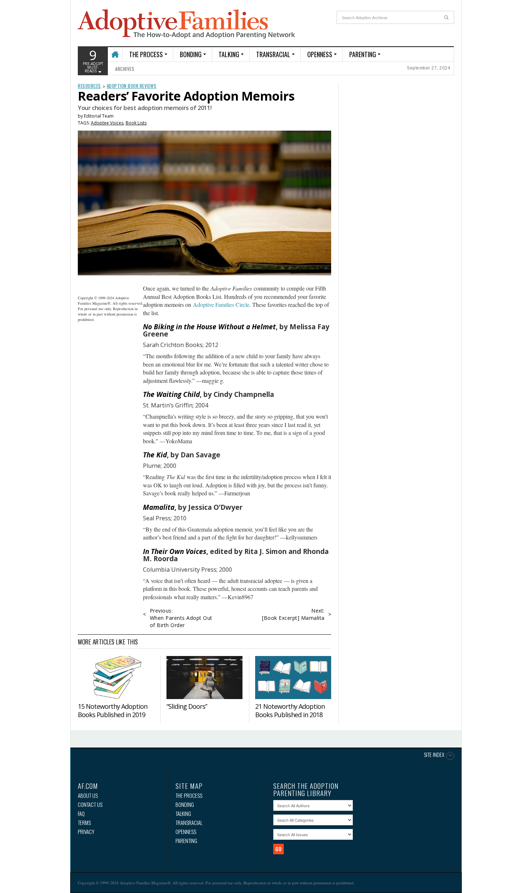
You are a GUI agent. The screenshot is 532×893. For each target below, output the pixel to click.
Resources (89, 85)
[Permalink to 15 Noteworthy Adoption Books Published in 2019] (116, 677)
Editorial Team (99, 116)
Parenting (362, 54)
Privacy (86, 831)
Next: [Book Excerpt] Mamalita (293, 614)
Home (115, 51)
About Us (88, 795)
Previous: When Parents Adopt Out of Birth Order (181, 618)
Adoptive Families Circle (221, 304)
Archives (124, 68)
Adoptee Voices (107, 123)
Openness (319, 54)
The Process (146, 54)
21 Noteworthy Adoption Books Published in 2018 (290, 710)
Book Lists (136, 123)
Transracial (273, 54)
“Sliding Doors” (186, 706)
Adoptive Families (186, 24)
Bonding (191, 54)
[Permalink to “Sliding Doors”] (204, 677)
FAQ (81, 813)
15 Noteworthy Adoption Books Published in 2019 (112, 710)
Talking (229, 54)
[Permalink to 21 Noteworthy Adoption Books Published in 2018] (293, 677)
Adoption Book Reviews (132, 85)
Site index (434, 755)
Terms (84, 822)
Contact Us (90, 804)
